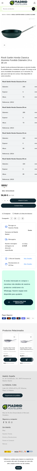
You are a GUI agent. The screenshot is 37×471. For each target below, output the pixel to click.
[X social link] (6, 422)
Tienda (9, 14)
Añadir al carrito (23, 200)
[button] (10, 360)
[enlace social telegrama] (22, 218)
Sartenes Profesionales (9, 351)
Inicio (3, 14)
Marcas (4, 444)
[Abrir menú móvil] (2, 3)
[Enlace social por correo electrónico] (15, 218)
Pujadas (5, 353)
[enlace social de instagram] (9, 422)
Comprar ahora (18, 205)
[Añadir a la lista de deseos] (14, 337)
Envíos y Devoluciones (9, 437)
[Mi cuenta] (35, 3)
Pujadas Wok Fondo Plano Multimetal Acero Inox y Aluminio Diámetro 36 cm (26, 350)
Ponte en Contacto (8, 440)
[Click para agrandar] (4, 45)
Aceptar (18, 467)
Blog (3, 430)
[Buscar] (33, 8)
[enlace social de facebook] (11, 218)
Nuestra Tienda (7, 434)
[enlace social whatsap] (18, 218)
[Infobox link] (10, 376)
